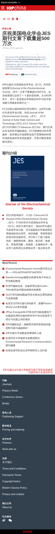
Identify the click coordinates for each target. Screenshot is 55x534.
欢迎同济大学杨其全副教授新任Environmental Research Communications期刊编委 (28, 342)
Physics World (10, 390)
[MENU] (2, 8)
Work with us (9, 449)
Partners (6, 442)
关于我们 (7, 462)
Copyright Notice (11, 481)
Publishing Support (12, 416)
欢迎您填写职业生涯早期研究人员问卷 (26, 350)
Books (5, 403)
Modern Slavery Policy (14, 487)
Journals (7, 384)
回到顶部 (27, 531)
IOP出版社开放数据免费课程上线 (24, 333)
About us (7, 507)
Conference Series (12, 397)
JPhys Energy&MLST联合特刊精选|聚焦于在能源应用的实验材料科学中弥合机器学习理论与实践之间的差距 (29, 316)
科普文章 (6, 28)
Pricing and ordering (13, 429)
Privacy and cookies (13, 494)
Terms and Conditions (14, 468)
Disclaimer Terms (11, 475)
